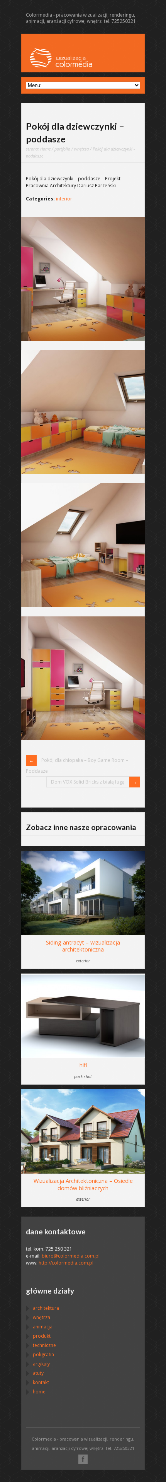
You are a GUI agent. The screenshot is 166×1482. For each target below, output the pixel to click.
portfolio (62, 149)
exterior (83, 960)
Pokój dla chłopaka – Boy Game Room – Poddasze (77, 765)
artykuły (41, 1363)
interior (64, 198)
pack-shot (83, 1076)
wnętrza (81, 149)
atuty (38, 1373)
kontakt (41, 1382)
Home (45, 149)
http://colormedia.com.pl (66, 1263)
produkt (42, 1336)
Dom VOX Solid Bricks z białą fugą (88, 782)
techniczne (44, 1345)
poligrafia (43, 1354)
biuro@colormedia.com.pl (71, 1256)
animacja (43, 1326)
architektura (46, 1308)
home (39, 1391)
